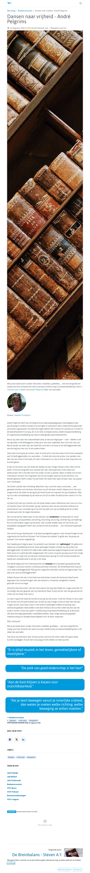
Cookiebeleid (11, 863)
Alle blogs (11, 11)
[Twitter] (17, 740)
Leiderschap (22, 720)
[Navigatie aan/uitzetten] (80, 3)
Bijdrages (13, 720)
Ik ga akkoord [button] (77, 869)
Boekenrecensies (25, 11)
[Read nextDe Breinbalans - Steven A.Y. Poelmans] (73, 855)
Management (33, 720)
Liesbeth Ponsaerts (22, 415)
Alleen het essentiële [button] (64, 869)
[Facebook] (10, 740)
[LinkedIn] (23, 740)
